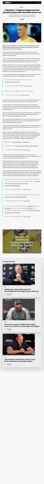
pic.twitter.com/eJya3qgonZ (12, 82)
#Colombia (15, 142)
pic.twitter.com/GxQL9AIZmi (12, 212)
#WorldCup (19, 146)
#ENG (26, 183)
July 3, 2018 (28, 86)
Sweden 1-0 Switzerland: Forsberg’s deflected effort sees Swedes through (22, 241)
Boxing (5, 322)
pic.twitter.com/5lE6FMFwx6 (12, 185)
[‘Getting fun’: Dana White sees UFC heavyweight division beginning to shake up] (22, 280)
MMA (5, 357)
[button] (39, 2)
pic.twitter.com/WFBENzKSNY (19, 197)
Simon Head (22, 18)
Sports (21, 7)
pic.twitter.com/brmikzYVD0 (30, 146)
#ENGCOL (7, 197)
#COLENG (18, 183)
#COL (22, 183)
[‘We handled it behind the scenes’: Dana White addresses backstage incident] (22, 350)
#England (25, 142)
